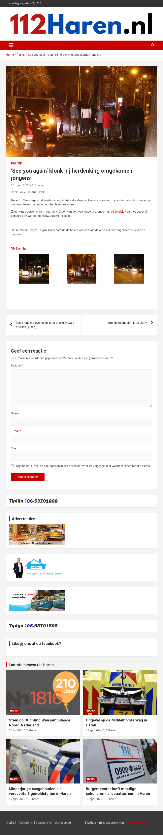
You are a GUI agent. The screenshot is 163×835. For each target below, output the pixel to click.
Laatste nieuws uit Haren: (32, 664)
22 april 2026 (94, 730)
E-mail (16, 431)
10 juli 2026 (16, 730)
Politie (16, 163)
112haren (38, 185)
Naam (16, 413)
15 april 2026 (94, 799)
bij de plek (117, 211)
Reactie (17, 365)
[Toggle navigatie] (11, 45)
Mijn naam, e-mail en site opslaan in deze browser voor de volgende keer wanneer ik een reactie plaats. (83, 466)
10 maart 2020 (20, 185)
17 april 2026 (17, 799)
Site (13, 448)
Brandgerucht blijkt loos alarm (127, 323)
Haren (14, 710)
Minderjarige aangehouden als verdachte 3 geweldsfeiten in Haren (40, 791)
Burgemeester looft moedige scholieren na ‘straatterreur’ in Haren (118, 791)
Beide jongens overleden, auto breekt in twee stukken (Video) (45, 325)
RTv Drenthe (18, 248)
